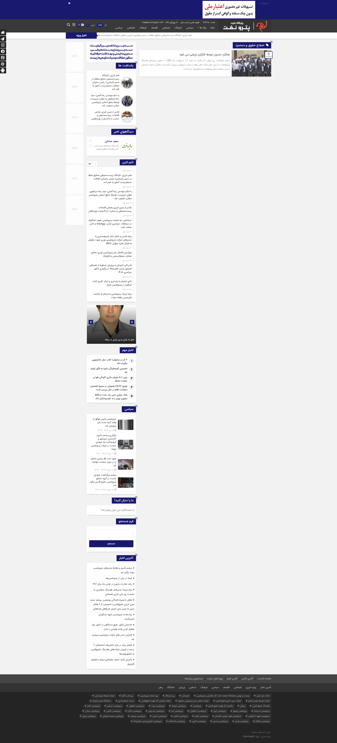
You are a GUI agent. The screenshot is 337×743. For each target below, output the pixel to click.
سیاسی (189, 28)
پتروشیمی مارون (159, 716)
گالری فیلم (232, 679)
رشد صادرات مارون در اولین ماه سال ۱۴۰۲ (112, 584)
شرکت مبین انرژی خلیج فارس (228, 700)
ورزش (182, 687)
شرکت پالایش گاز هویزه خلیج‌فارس (156, 700)
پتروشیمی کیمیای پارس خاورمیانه (147, 721)
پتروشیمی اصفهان (136, 706)
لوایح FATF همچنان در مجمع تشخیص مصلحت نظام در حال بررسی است (108, 388)
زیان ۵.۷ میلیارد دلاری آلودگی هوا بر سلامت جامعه (110, 379)
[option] (111, 178)
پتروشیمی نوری (88, 716)
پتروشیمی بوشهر (240, 711)
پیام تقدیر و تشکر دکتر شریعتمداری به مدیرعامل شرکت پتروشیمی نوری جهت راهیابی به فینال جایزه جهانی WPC (110, 240)
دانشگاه (171, 687)
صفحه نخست (264, 679)
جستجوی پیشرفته (193, 679)
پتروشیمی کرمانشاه (177, 721)
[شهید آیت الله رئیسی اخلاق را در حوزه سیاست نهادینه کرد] (111, 464)
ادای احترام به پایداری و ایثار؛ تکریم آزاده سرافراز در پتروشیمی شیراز (112, 283)
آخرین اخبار (265, 687)
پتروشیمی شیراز (201, 716)
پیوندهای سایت (215, 679)
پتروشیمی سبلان (92, 711)
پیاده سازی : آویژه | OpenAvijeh (256, 736)
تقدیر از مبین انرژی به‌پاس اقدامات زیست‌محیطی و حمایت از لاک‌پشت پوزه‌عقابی (110, 209)
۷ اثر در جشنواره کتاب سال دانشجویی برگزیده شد (109, 361)
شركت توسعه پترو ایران (104, 695)
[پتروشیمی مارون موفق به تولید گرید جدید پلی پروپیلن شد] (111, 425)
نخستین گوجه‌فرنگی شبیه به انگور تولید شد (109, 370)
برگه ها (203, 28)
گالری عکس (247, 679)
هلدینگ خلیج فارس (260, 706)
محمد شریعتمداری (126, 700)
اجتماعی (166, 28)
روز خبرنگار (169, 695)
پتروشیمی (197, 706)
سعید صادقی (111, 141)
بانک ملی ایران (263, 695)
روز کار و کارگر (127, 695)
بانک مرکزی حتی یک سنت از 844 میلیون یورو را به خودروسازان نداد (111, 396)
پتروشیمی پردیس (220, 721)
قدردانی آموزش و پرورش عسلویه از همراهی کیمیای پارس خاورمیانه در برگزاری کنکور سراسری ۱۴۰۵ (110, 268)
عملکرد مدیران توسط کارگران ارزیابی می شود (204, 54)
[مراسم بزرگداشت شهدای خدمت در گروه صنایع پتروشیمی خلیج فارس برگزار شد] (111, 482)
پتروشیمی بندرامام (261, 711)
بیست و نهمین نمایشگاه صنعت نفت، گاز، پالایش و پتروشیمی (223, 695)
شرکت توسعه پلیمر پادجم (258, 700)
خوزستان (185, 695)
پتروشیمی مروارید (137, 716)
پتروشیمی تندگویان (198, 711)
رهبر (161, 687)
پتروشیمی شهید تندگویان (258, 716)
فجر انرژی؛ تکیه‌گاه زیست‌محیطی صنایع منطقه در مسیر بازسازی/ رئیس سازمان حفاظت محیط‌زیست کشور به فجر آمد (173, 35)
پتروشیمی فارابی (180, 716)
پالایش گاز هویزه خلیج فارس (220, 706)
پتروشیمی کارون (199, 721)
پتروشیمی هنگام (262, 721)
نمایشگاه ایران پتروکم (101, 700)
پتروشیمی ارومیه (179, 706)
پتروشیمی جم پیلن (156, 711)
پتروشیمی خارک (134, 711)
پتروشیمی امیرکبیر (114, 706)
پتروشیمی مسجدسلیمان (113, 716)
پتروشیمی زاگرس (113, 711)
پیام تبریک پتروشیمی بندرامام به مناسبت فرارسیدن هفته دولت (112, 296)
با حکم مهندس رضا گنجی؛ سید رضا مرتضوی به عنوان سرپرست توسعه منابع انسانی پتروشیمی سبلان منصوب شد (109, 195)
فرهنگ (178, 28)
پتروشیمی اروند (157, 706)
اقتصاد (154, 28)
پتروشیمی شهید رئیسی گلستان (228, 716)
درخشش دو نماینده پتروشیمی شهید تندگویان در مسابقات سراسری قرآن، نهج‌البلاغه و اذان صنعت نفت (110, 223)
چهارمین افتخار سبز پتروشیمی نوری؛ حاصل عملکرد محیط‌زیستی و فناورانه (111, 254)
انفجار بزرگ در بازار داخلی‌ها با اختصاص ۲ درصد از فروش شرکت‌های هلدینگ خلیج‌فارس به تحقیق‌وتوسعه (112, 649)
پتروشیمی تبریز (219, 711)
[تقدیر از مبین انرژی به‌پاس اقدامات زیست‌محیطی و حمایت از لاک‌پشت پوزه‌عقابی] (111, 116)
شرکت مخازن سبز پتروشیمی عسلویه (193, 700)
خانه (212, 28)
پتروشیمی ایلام (93, 706)
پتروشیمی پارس (241, 721)
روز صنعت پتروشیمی (149, 695)
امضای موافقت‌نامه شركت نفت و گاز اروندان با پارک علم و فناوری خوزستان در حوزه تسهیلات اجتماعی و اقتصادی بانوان (112, 335)
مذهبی (192, 687)
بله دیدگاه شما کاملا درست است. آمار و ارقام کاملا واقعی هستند (106, 147)
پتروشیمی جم (177, 711)
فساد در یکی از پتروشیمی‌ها (119, 578)
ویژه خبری (251, 687)
